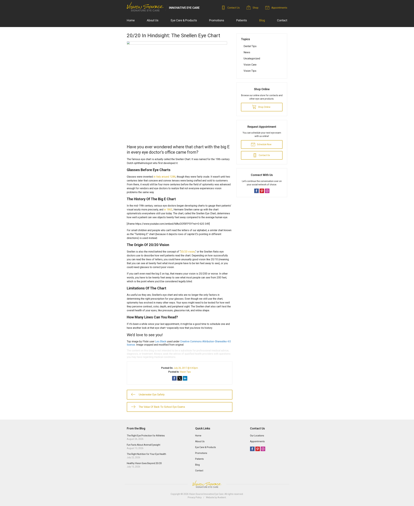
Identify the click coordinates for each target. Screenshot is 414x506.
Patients (241, 20)
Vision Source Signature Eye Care (207, 484)
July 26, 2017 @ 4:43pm (186, 368)
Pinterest (262, 191)
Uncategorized (252, 58)
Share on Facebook (174, 378)
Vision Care (250, 64)
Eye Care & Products (184, 20)
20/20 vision (187, 251)
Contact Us (233, 7)
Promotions (216, 20)
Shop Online (264, 107)
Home (131, 20)
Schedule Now (264, 144)
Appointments (279, 7)
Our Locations (257, 435)
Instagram (267, 191)
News (247, 52)
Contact (282, 20)
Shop (255, 7)
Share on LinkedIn (185, 378)
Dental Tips (250, 46)
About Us (152, 20)
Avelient (222, 497)
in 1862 (168, 209)
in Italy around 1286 (164, 176)
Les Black (160, 341)
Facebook (256, 191)
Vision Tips (185, 372)
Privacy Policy (195, 497)
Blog (262, 20)
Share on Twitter (179, 378)
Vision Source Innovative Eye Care (206, 494)
